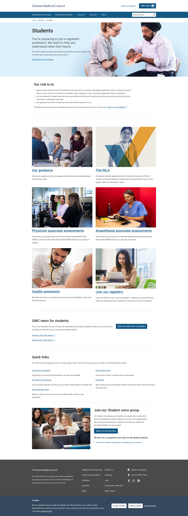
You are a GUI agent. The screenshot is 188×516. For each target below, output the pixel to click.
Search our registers (128, 6)
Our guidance (42, 170)
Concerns (92, 15)
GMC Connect (110, 491)
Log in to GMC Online (139, 475)
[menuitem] (42, 15)
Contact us (109, 470)
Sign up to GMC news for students (131, 326)
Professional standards (63, 15)
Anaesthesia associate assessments (124, 231)
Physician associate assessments (58, 231)
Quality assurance (46, 291)
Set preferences (150, 506)
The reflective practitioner (41, 380)
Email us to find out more (106, 431)
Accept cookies (119, 506)
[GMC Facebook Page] (130, 480)
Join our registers (109, 292)
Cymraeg (108, 475)
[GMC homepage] (48, 6)
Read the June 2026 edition (42, 335)
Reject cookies (135, 506)
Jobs (107, 480)
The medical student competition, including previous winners (119, 442)
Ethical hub (100, 380)
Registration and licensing (41, 15)
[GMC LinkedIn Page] (139, 480)
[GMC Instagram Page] (134, 480)
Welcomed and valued (40, 390)
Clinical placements (103, 370)
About (104, 15)
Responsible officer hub (114, 486)
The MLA (103, 170)
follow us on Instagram (115, 107)
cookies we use (46, 511)
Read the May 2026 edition (42, 340)
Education (80, 15)
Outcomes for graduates (41, 370)
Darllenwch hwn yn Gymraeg (42, 60)
